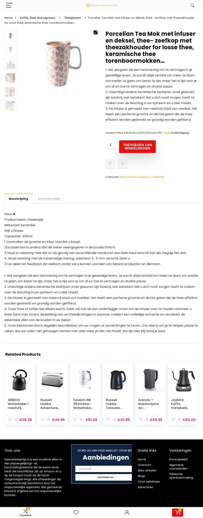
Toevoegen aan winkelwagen (137, 146)
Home (8, 18)
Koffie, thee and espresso (37, 18)
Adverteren (145, 487)
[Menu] (9, 5)
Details (166, 132)
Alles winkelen (147, 470)
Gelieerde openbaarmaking (181, 476)
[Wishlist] (76, 512)
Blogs (141, 476)
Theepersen (72, 18)
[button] (96, 32)
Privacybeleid (178, 459)
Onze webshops (149, 482)
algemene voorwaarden (178, 466)
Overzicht (144, 465)
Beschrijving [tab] (18, 199)
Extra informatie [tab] (49, 199)
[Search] (192, 5)
